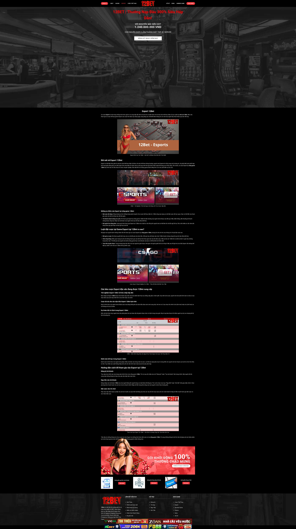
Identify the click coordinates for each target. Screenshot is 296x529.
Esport (123, 3)
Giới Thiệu (129, 502)
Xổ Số (176, 516)
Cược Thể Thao (132, 3)
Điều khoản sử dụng (132, 507)
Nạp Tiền (153, 507)
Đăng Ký (153, 502)
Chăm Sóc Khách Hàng (133, 513)
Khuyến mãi (130, 516)
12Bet (185, 114)
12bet (111, 3)
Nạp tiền (168, 383)
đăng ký (149, 383)
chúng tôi (154, 232)
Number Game (180, 3)
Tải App (153, 505)
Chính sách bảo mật (132, 505)
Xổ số (168, 3)
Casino (117, 3)
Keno (173, 3)
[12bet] (148, 3)
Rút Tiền (153, 510)
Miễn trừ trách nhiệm (132, 510)
